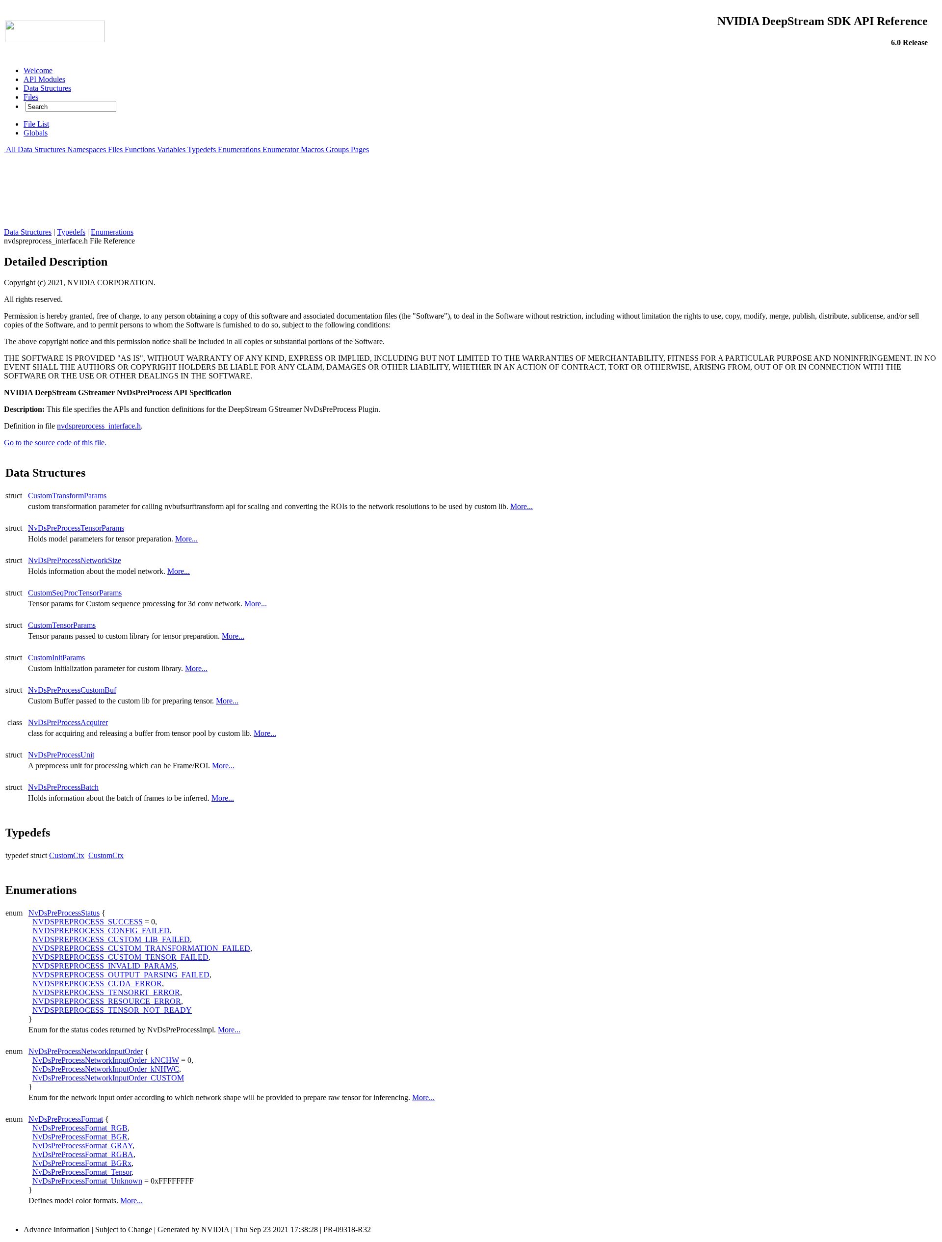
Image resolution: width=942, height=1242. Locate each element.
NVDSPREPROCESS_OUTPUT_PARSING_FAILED (120, 975)
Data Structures (41, 149)
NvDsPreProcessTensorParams (76, 528)
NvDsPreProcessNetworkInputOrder (85, 1051)
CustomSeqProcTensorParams (75, 593)
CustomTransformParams (67, 495)
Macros (312, 149)
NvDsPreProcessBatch (63, 787)
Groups (337, 149)
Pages (360, 149)
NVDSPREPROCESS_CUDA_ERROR (97, 983)
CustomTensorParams (62, 625)
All (11, 149)
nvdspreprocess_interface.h (99, 426)
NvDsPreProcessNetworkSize (74, 560)
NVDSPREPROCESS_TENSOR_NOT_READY (112, 1010)
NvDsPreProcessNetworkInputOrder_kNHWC (105, 1069)
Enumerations (239, 149)
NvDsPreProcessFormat (65, 1119)
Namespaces (86, 149)
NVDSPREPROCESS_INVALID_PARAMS (104, 966)
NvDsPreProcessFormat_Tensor (81, 1172)
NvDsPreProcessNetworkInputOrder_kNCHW (105, 1060)
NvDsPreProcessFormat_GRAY (82, 1145)
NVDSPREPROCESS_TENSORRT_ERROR (106, 992)
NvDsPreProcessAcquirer (68, 722)
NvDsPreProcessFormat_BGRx (81, 1163)
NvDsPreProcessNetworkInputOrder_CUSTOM (108, 1078)
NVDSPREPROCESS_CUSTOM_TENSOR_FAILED (120, 957)
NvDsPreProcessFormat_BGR (80, 1137)
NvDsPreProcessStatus (64, 913)
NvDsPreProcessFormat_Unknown (87, 1181)
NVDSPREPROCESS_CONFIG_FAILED (101, 930)
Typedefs (201, 149)
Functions (140, 149)
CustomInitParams (56, 657)
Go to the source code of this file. (55, 442)
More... (521, 506)
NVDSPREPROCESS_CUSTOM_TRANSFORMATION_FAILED (141, 948)
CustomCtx (66, 855)
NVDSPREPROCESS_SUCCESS (87, 922)
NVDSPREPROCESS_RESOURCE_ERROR (106, 1001)
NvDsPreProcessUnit (61, 755)
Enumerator (280, 149)
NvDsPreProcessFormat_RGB (80, 1128)
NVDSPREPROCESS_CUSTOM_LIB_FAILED (111, 939)
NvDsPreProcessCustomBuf (72, 690)
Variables (171, 149)
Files (115, 149)
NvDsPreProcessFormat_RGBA (82, 1154)
